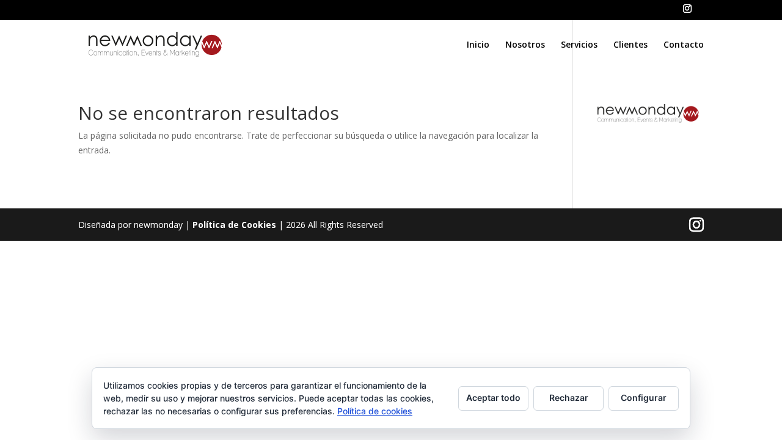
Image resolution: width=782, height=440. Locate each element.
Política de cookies (374, 411)
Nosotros (525, 45)
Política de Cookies (234, 224)
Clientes (630, 45)
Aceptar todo (493, 397)
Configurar (644, 397)
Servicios (579, 45)
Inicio (478, 45)
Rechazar (568, 397)
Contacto (683, 45)
